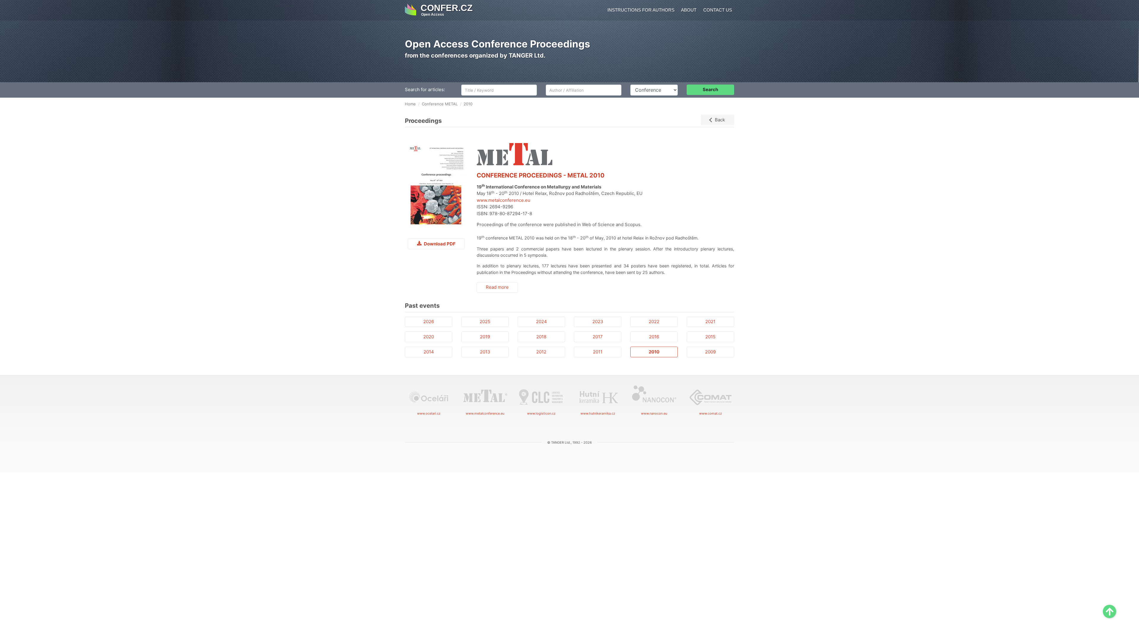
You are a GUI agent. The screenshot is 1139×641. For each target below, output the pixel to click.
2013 (485, 352)
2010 (654, 352)
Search (710, 89)
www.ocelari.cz (428, 413)
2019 (485, 336)
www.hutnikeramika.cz (597, 413)
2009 (710, 352)
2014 (429, 352)
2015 (710, 336)
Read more (497, 287)
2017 (598, 336)
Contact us (717, 9)
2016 (654, 336)
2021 (710, 321)
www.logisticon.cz (541, 413)
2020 (428, 336)
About (688, 9)
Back (720, 120)
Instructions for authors (641, 9)
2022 (654, 321)
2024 (541, 321)
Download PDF (439, 244)
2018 (541, 336)
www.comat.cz (710, 413)
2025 (485, 321)
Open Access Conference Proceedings (497, 44)
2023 (597, 321)
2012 (541, 352)
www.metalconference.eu (503, 200)
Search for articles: (425, 89)
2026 (428, 321)
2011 (597, 352)
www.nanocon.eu (654, 413)
